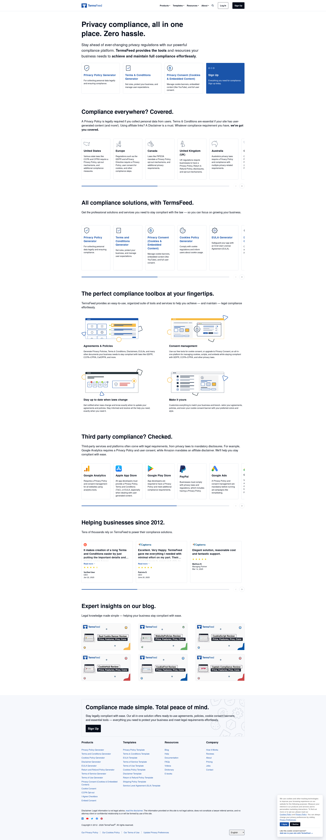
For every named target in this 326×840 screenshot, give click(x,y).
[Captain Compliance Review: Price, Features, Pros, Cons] (220, 667)
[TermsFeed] (92, 5)
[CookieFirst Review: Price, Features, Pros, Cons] (163, 667)
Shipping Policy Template (134, 781)
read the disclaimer (134, 810)
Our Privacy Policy (90, 832)
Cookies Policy (285, 814)
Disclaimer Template (132, 773)
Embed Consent (89, 800)
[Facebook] (97, 818)
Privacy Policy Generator (93, 749)
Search (213, 5)
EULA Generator (89, 765)
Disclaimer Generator (91, 761)
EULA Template (130, 757)
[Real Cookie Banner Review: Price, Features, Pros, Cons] (106, 637)
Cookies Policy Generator (93, 757)
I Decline (295, 824)
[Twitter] (92, 818)
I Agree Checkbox (90, 796)
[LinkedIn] (83, 818)
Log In (223, 5)
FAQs (167, 761)
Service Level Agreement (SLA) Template (141, 785)
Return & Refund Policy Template (138, 777)
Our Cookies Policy (111, 832)
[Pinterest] (102, 818)
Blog (167, 749)
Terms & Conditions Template (136, 753)
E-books (168, 773)
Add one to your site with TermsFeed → (296, 833)
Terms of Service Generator (94, 773)
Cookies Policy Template (134, 769)
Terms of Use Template (133, 765)
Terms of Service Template (135, 761)
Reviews (210, 753)
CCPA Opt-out (88, 792)
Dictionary (169, 769)
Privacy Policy (301, 814)
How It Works (212, 749)
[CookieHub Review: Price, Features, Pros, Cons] (106, 667)
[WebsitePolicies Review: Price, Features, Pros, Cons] (163, 637)
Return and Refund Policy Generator (98, 769)
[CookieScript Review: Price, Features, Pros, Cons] (220, 637)
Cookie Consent (89, 788)
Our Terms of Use (131, 832)
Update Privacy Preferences (156, 832)
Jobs (208, 765)
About (209, 757)
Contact (209, 769)
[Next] (241, 186)
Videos (168, 765)
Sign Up (238, 5)
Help (167, 753)
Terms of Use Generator (92, 777)
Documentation (171, 757)
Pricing (209, 761)
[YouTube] (87, 818)
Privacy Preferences (288, 820)
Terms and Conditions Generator (96, 753)
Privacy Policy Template (134, 749)
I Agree (284, 824)
